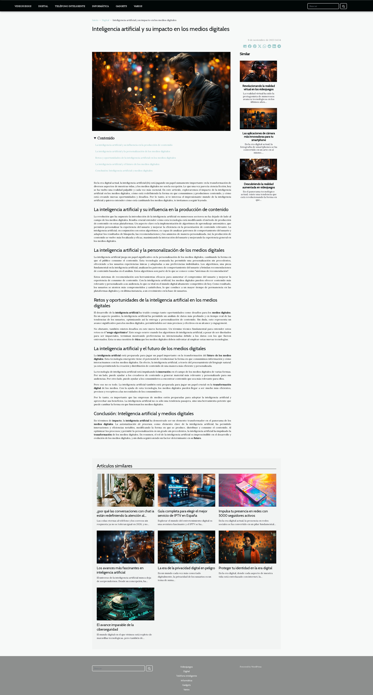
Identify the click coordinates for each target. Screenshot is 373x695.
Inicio (95, 20)
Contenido (106, 138)
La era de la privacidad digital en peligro (186, 568)
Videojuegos (23, 6)
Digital (43, 6)
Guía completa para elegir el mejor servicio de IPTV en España (182, 513)
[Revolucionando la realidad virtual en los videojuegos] (258, 71)
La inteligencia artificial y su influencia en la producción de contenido (134, 144)
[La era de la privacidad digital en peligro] (186, 546)
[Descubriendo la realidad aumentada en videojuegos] (258, 169)
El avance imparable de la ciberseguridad (115, 627)
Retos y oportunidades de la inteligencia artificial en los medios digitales (135, 157)
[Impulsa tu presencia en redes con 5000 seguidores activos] (247, 489)
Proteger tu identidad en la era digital (245, 568)
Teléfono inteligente (70, 6)
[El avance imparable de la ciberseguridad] (125, 603)
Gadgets (121, 6)
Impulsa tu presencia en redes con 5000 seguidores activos (243, 513)
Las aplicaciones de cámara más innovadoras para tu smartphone (258, 136)
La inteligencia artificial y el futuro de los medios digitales (127, 164)
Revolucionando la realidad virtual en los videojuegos (258, 87)
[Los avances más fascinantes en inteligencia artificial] (125, 546)
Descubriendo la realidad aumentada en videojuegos (258, 185)
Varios (138, 6)
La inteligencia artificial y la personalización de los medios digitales (132, 151)
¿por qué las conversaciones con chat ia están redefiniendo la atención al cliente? (125, 515)
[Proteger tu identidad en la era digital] (247, 546)
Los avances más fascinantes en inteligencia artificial (120, 570)
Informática (100, 6)
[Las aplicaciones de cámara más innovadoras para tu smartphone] (258, 118)
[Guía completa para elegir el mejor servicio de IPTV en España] (186, 489)
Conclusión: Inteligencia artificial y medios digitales (124, 170)
